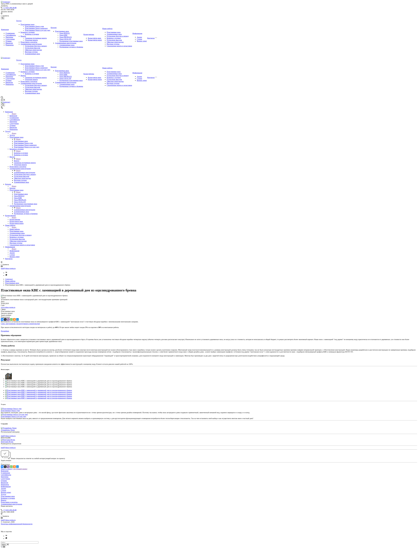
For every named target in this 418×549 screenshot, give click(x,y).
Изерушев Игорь (7, 442)
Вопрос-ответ (6, 492)
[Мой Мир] (17, 319)
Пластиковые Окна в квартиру (36, 28)
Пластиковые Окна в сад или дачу (37, 30)
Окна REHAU (64, 33)
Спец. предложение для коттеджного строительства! (20, 324)
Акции (139, 37)
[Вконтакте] (6, 273)
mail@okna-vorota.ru (8, 268)
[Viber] (8, 319)
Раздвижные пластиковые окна (71, 41)
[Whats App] (6, 275)
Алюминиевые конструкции (31, 44)
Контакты (151, 38)
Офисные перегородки (33, 50)
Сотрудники (10, 39)
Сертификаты (11, 35)
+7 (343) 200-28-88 (9, 8)
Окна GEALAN (65, 39)
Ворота (23, 36)
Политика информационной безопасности (16, 524)
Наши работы (107, 28)
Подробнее (5, 331)
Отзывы (9, 41)
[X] (5, 319)
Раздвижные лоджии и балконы (71, 47)
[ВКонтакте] (2, 319)
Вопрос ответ (142, 41)
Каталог (54, 27)
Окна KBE (63, 35)
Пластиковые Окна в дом (34, 26)
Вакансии (9, 43)
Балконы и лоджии (28, 32)
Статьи (139, 39)
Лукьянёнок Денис (8, 430)
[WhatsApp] (11, 319)
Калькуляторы (88, 34)
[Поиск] (2, 18)
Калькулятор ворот (95, 40)
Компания (5, 29)
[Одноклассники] (14, 319)
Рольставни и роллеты (29, 42)
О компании (10, 33)
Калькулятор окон (94, 38)
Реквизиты (10, 45)
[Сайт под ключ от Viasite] (7, 530)
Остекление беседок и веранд (36, 46)
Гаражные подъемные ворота (36, 38)
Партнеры (9, 37)
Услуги (18, 21)
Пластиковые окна (27, 24)
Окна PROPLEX (65, 37)
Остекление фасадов (32, 48)
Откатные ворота (31, 40)
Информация (137, 33)
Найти (4, 545)
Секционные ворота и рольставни (119, 46)
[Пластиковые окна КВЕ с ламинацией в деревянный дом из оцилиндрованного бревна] (38, 390)
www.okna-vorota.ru (8, 307)
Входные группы (31, 52)
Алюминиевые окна (32, 54)
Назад (14, 114)
